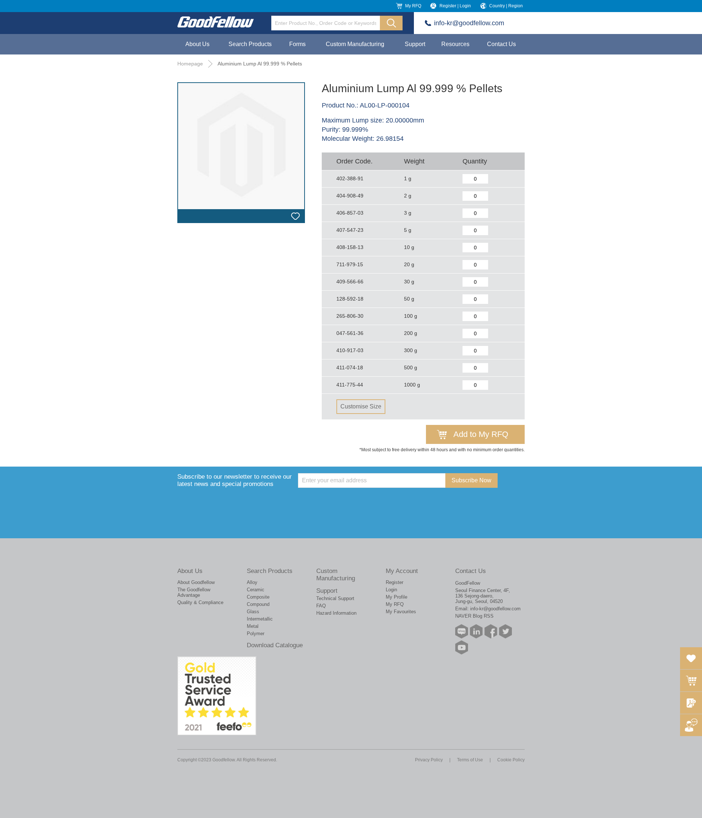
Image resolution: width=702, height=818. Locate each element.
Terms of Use (470, 759)
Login (391, 589)
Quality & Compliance (200, 602)
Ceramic (255, 589)
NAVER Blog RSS (474, 616)
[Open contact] (691, 725)
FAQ (321, 605)
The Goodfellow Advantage (193, 592)
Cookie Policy (511, 759)
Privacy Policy (429, 759)
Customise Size (360, 406)
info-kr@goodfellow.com (469, 23)
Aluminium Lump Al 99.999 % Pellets (260, 64)
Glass (253, 611)
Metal (252, 626)
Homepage (190, 64)
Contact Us (501, 44)
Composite (258, 597)
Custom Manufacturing (355, 44)
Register (394, 582)
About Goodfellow (196, 582)
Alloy (252, 582)
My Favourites (401, 611)
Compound (258, 604)
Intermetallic (260, 619)
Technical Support (335, 598)
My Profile (396, 597)
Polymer (255, 633)
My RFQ (413, 5)
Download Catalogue (275, 645)
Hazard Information (336, 613)
